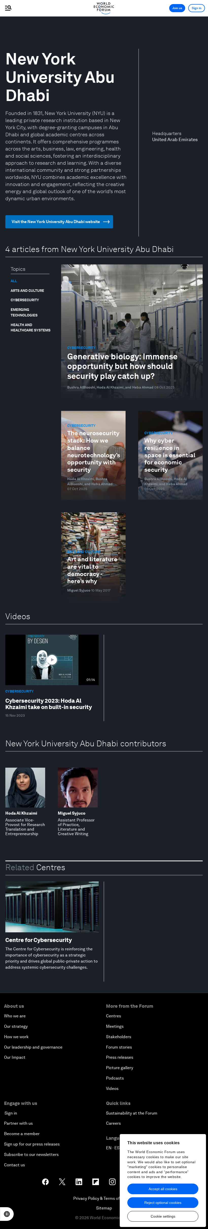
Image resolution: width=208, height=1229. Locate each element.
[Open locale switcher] (6, 1214)
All (14, 281)
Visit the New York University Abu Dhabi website (56, 221)
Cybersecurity (25, 300)
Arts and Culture (27, 291)
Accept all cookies (163, 1189)
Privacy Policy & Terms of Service (104, 1198)
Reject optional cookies (162, 1203)
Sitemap (104, 1208)
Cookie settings (163, 1216)
